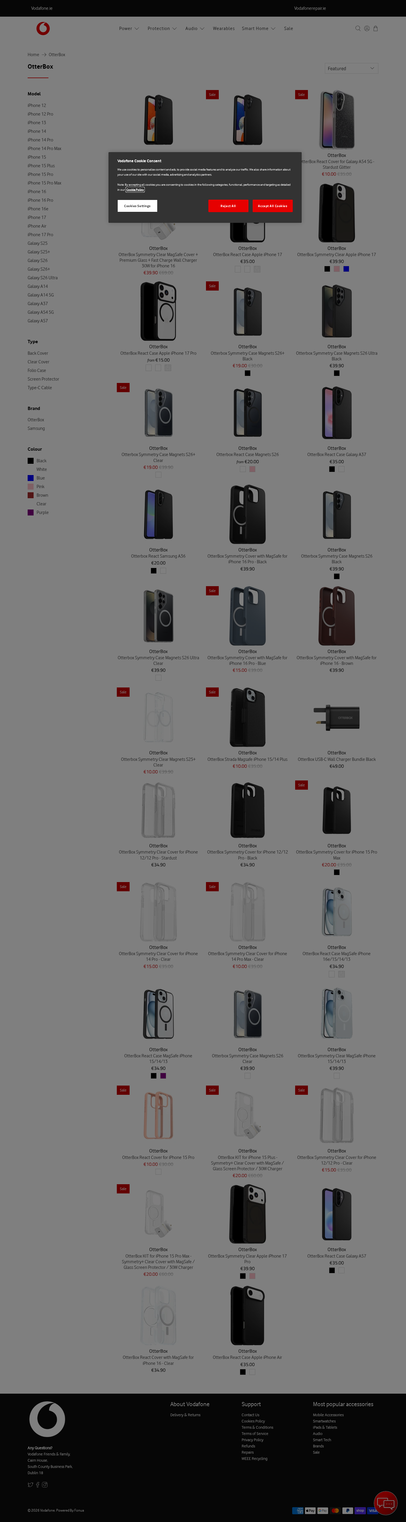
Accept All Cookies (272, 205)
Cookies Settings (137, 205)
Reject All (228, 205)
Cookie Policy (135, 190)
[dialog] (205, 187)
